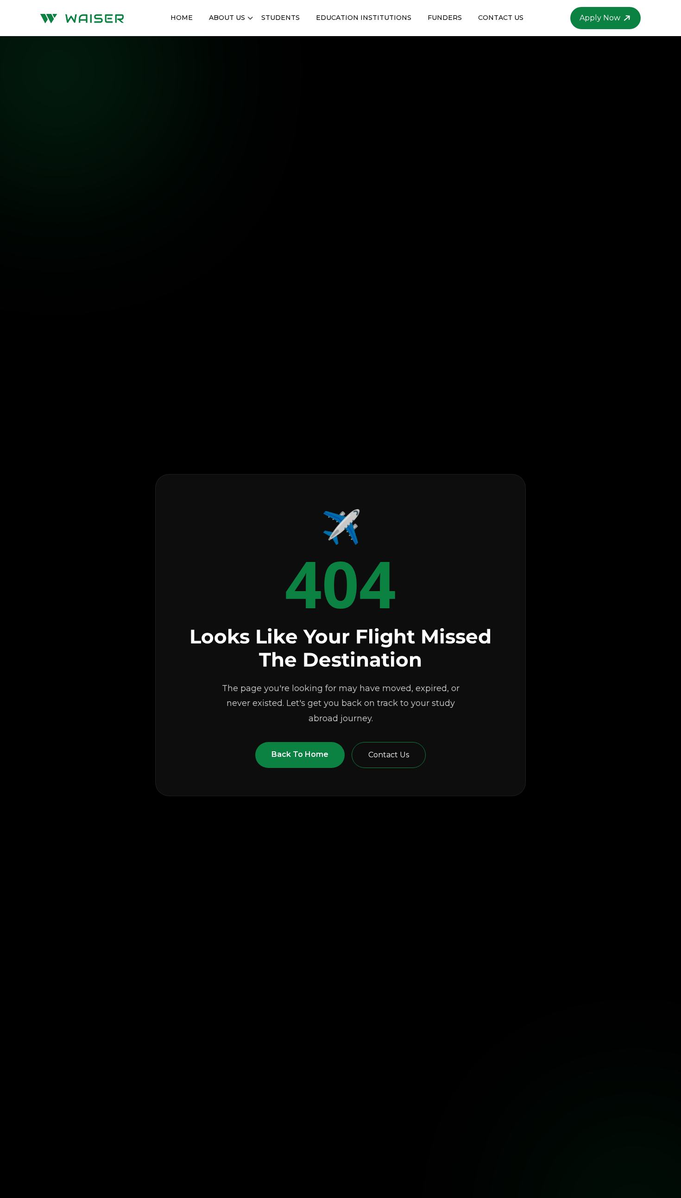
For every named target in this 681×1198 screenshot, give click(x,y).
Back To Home (299, 754)
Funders (445, 17)
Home (181, 17)
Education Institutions (363, 17)
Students (280, 17)
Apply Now (600, 17)
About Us (227, 17)
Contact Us (500, 17)
